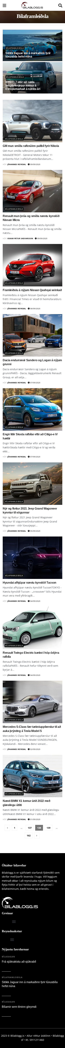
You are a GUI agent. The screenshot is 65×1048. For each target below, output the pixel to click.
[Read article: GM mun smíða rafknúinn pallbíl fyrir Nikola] (32, 121)
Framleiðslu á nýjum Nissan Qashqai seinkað (32, 290)
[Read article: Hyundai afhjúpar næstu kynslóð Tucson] (32, 557)
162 (29, 835)
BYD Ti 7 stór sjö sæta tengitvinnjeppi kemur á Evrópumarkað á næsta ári (22, 85)
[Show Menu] (4, 5)
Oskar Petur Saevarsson (20, 238)
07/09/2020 (35, 382)
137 (30, 827)
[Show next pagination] (37, 836)
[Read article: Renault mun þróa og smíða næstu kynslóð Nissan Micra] (32, 191)
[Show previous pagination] (7, 828)
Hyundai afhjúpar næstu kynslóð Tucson (29, 582)
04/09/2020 (35, 601)
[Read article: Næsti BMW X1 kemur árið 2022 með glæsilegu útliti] (32, 776)
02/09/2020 (35, 749)
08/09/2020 (35, 308)
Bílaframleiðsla (15, 48)
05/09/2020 (35, 531)
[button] (14, 921)
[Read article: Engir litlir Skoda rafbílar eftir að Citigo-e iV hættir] (32, 409)
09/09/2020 (35, 164)
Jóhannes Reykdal (16, 164)
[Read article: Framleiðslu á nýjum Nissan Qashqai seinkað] (32, 265)
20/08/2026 (9, 991)
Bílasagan (8, 956)
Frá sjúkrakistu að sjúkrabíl (19, 961)
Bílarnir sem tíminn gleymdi (19, 1006)
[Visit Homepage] (32, 5)
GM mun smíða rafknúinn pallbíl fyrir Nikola (31, 145)
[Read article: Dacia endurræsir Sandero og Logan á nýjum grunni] (32, 335)
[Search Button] (60, 5)
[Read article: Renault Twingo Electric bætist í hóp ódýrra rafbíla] (32, 628)
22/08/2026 (9, 966)
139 (48, 827)
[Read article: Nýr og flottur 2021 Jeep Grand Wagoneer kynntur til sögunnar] (32, 483)
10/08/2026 (9, 1011)
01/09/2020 (35, 819)
